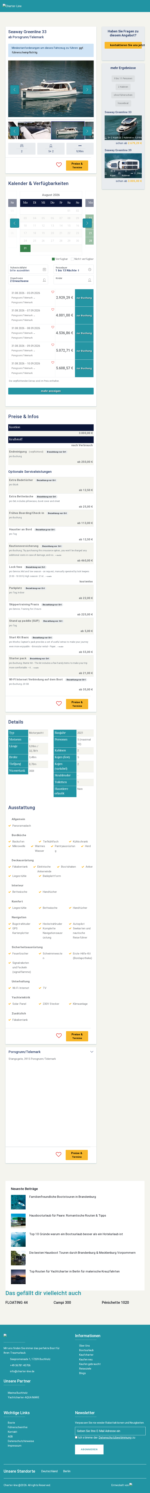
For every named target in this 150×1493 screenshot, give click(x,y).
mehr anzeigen (51, 391)
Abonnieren (89, 1449)
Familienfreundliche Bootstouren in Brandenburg (62, 1197)
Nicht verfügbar (84, 259)
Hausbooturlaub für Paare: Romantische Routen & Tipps (67, 1215)
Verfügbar (61, 259)
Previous (14, 89)
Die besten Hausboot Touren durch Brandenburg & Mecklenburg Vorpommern (82, 1252)
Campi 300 (62, 1302)
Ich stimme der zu (106, 1437)
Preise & (77, 165)
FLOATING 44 (16, 1302)
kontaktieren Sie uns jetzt (126, 45)
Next (87, 89)
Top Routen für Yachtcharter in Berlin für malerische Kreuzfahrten (74, 1271)
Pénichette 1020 (115, 1302)
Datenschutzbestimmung (115, 1437)
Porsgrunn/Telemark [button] (25, 1052)
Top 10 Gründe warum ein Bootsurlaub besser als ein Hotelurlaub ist (76, 1234)
